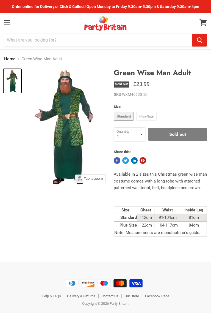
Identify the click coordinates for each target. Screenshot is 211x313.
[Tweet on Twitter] (125, 160)
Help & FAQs (51, 296)
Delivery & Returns (81, 296)
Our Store (131, 296)
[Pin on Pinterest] (143, 160)
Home (9, 59)
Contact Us (109, 296)
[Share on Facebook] (117, 160)
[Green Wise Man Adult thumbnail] (12, 81)
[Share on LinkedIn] (134, 160)
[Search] (199, 40)
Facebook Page (157, 296)
